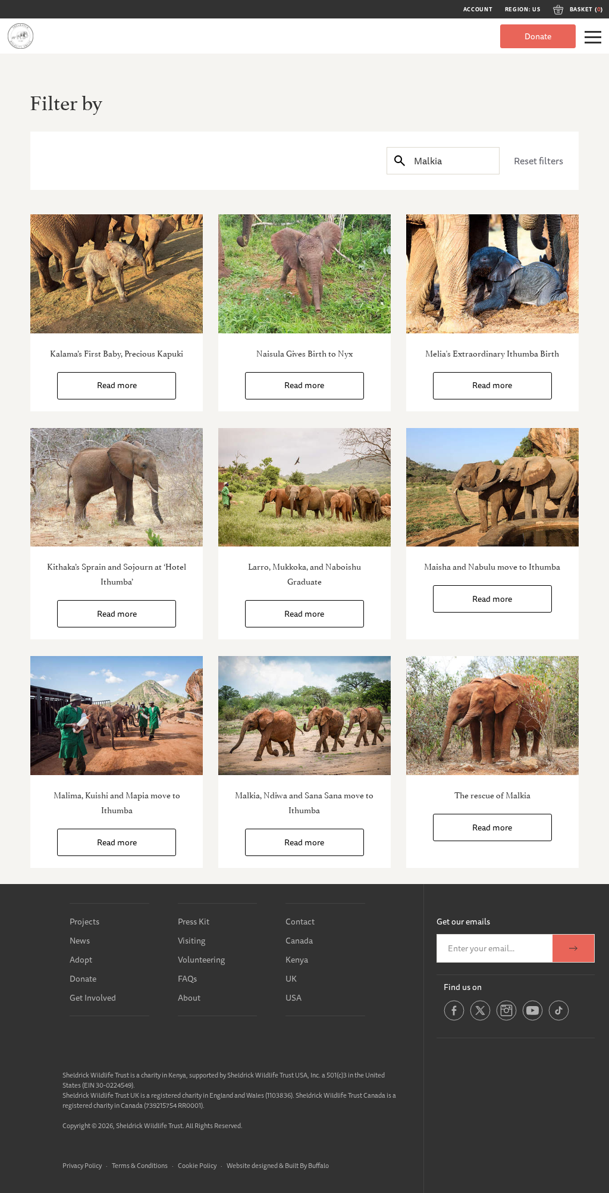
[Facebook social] (454, 1018)
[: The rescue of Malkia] (492, 715)
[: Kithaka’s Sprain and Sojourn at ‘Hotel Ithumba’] (116, 487)
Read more (117, 385)
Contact (300, 921)
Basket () (586, 9)
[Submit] (400, 160)
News (80, 940)
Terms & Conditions (140, 1165)
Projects (84, 921)
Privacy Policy (82, 1165)
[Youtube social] (532, 1018)
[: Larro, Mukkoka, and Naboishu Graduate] (304, 487)
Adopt (81, 959)
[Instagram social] (506, 1018)
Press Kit (193, 921)
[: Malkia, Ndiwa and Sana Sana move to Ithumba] (304, 715)
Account (478, 9)
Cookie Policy (197, 1165)
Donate (538, 36)
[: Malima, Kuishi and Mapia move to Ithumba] (116, 715)
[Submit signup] (573, 948)
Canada (299, 940)
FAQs (187, 978)
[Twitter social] (480, 1018)
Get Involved (93, 997)
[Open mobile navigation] (593, 37)
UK (291, 978)
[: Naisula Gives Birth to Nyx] (304, 273)
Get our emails (463, 921)
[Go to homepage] (20, 36)
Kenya (296, 959)
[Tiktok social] (558, 1018)
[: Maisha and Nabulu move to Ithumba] (492, 487)
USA (293, 997)
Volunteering (201, 959)
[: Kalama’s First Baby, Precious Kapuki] (116, 273)
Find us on (463, 987)
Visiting (191, 940)
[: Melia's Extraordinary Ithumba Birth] (492, 273)
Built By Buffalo (307, 1165)
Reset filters (538, 160)
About (189, 997)
